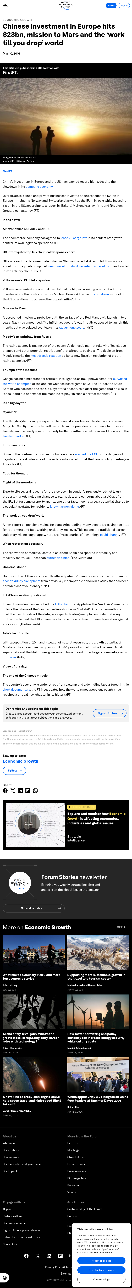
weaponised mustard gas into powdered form (80, 266)
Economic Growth (18, 20)
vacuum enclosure (71, 327)
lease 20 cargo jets (73, 238)
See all (123, 927)
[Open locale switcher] (4, 1277)
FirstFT (7, 171)
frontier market (14, 436)
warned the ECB (86, 454)
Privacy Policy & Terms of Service (66, 1267)
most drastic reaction (45, 355)
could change (109, 534)
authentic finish (58, 558)
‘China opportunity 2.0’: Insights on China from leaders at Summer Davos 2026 (97, 1098)
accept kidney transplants (21, 581)
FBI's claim (62, 604)
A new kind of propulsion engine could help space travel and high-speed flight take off (32, 1100)
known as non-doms (64, 506)
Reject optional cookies (101, 1270)
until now (9, 657)
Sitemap (66, 1273)
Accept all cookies (101, 1260)
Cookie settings (101, 1279)
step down (101, 294)
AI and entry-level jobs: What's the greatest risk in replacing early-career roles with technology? (31, 1037)
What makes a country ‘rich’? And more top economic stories (31, 977)
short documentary (16, 689)
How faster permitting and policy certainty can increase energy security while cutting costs (95, 1037)
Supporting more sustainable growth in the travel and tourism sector (96, 977)
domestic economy (39, 186)
